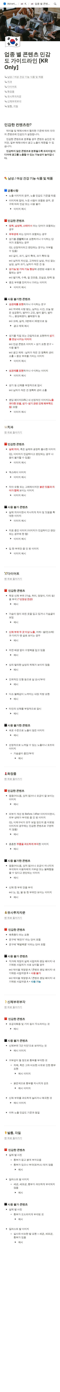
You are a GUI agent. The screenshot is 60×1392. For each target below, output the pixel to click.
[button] (10, 4)
